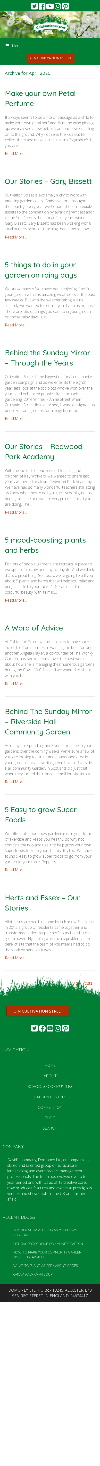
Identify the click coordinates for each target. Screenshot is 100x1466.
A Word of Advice (34, 627)
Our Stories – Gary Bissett (48, 181)
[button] (34, 6)
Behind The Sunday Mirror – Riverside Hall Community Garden (48, 721)
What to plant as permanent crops (45, 1265)
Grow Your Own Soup (32, 1274)
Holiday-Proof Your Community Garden (48, 1244)
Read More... (16, 153)
